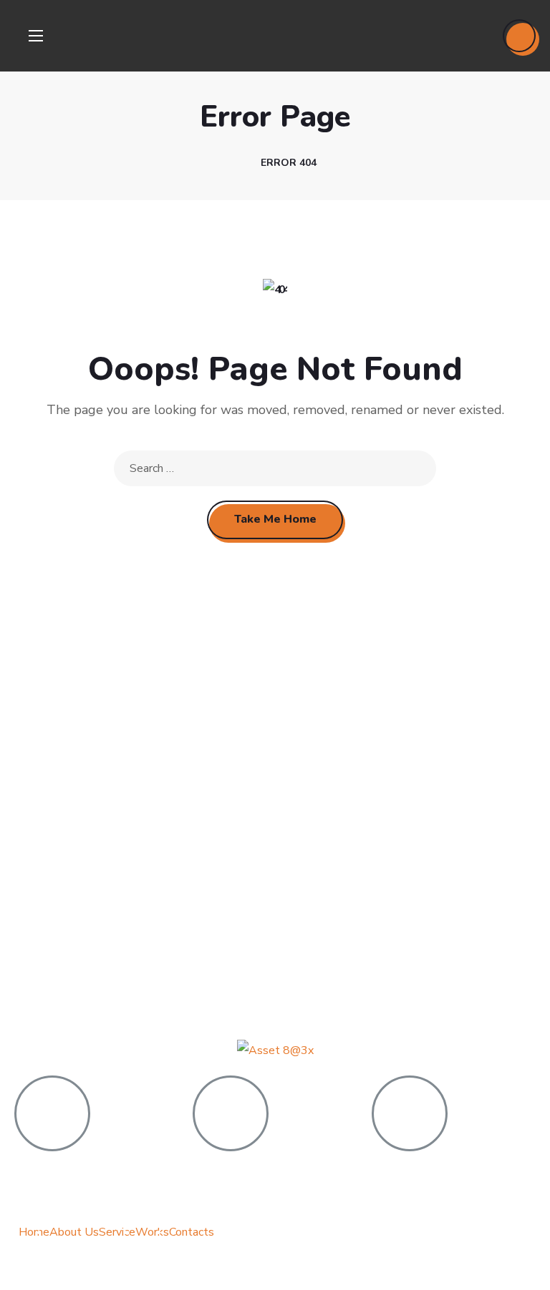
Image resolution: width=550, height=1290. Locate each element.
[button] (519, 35)
